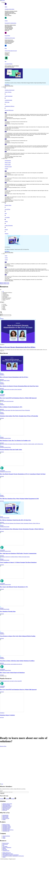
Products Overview (6, 824)
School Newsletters (8, 29)
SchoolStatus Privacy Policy (7, 853)
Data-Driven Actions (6, 808)
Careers (3, 837)
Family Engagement (6, 804)
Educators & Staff (5, 818)
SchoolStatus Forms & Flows (7, 829)
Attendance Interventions (9, 12)
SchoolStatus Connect (6, 826)
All (3, 291)
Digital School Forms (9, 39)
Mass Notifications (8, 26)
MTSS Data (7, 14)
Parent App (7, 30)
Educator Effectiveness (6, 806)
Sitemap (3, 856)
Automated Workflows (9, 42)
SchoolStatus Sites (5, 830)
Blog (3, 845)
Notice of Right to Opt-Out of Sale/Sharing (10, 854)
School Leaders (5, 817)
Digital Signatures (8, 43)
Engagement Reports (9, 27)
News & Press (5, 844)
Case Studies (4, 846)
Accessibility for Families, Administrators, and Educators (13, 855)
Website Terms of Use (6, 852)
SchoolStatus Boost (6, 828)
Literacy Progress (8, 15)
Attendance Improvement (7, 803)
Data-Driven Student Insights (10, 25)
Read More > (7, 84)
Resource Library (5, 843)
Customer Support (5, 850)
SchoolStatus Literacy (6, 827)
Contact (3, 838)
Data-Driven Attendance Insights (11, 11)
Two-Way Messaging (9, 28)
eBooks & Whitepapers (6, 847)
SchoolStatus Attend (6, 825)
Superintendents (5, 815)
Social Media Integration (9, 66)
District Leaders (5, 816)
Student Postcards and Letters (10, 13)
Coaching (6, 53)
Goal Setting (7, 54)
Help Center (4, 849)
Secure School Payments (9, 41)
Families (4, 819)
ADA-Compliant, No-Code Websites (12, 65)
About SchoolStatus (6, 835)
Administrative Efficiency (7, 805)
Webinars (4, 848)
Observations (7, 52)
